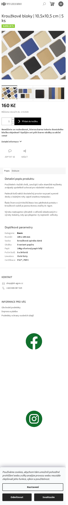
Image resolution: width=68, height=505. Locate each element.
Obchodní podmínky (11, 307)
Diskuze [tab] (15, 170)
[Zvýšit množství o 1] (12, 119)
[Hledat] (44, 4)
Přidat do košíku (30, 121)
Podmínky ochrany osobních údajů (18, 315)
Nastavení (33, 487)
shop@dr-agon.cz (14, 283)
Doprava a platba (10, 311)
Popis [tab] (7, 170)
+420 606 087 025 (14, 288)
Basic (20, 233)
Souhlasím (49, 497)
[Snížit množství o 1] (12, 123)
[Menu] (61, 4)
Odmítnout (17, 497)
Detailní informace (10, 141)
